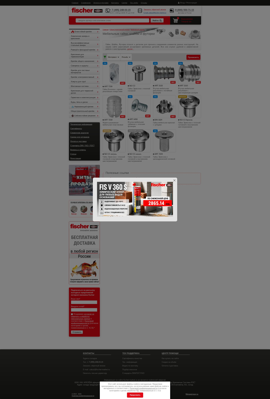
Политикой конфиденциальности (144, 388)
